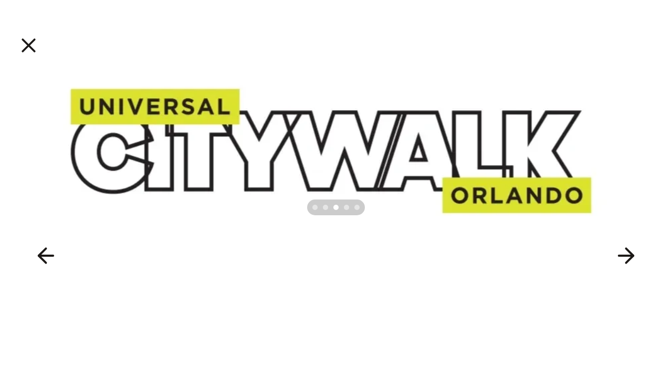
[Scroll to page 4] (346, 207)
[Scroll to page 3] (336, 207)
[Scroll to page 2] (325, 207)
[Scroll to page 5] (358, 207)
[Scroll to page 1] (313, 207)
